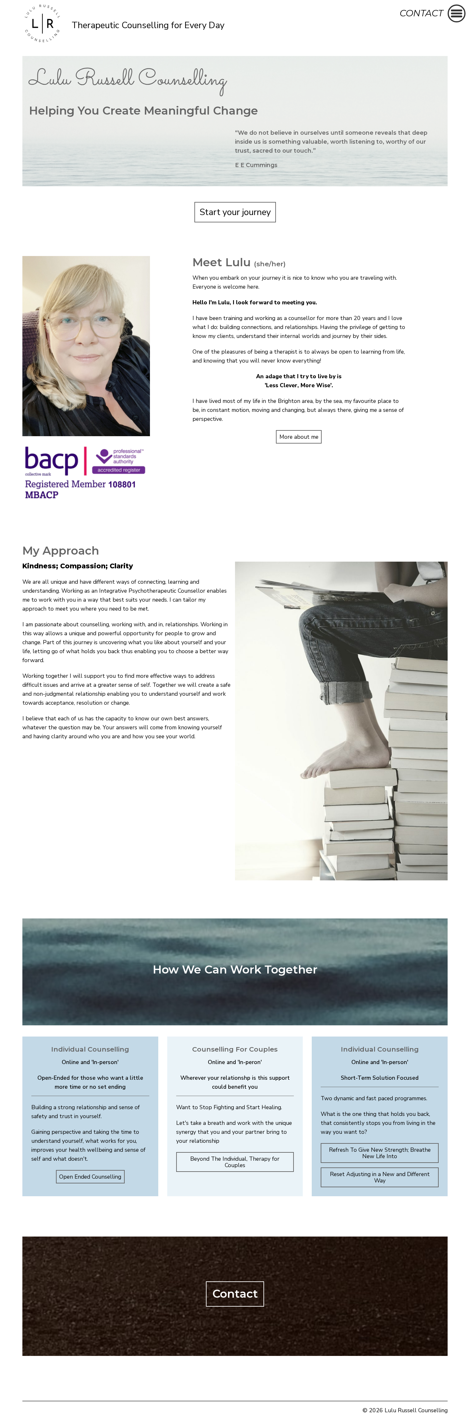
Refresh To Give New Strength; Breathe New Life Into (380, 1153)
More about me (298, 437)
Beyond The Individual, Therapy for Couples (234, 1162)
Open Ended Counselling (90, 1177)
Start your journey (235, 212)
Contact (421, 13)
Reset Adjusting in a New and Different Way (380, 1177)
